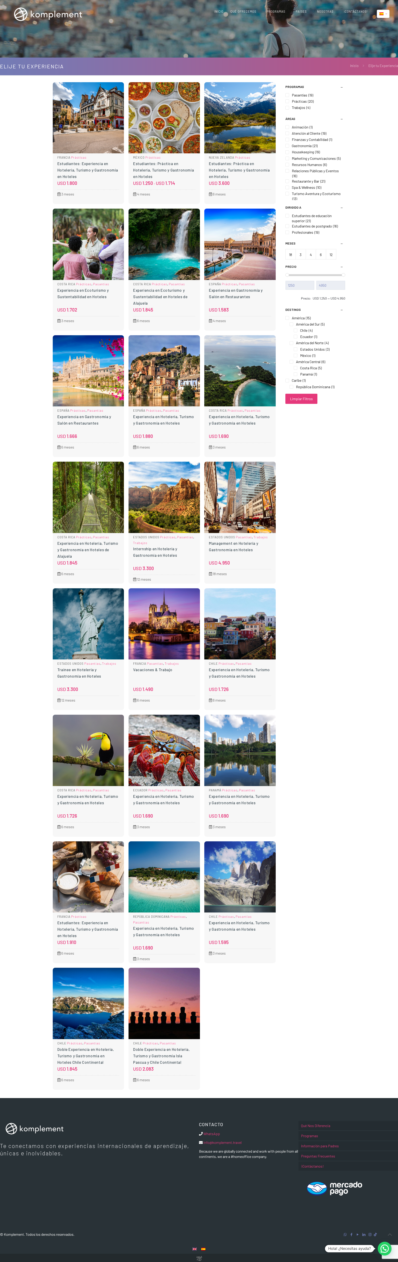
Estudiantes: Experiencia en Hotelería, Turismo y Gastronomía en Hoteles (87, 170)
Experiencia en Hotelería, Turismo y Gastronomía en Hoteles (163, 419)
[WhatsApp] (345, 1234)
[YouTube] (357, 1234)
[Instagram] (370, 1234)
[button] (385, 1249)
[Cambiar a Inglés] (194, 1249)
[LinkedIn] (363, 1234)
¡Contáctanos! (312, 1166)
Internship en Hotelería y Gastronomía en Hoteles (155, 551)
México (139, 157)
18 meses (219, 573)
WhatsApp (211, 1133)
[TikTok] (375, 1234)
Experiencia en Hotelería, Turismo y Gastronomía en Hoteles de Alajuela (87, 549)
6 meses (219, 194)
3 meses (67, 194)
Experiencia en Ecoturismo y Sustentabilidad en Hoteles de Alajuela (160, 296)
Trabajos (140, 543)
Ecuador (140, 790)
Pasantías (101, 284)
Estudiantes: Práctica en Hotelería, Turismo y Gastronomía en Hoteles (163, 170)
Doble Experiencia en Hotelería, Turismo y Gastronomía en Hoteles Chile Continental (85, 1055)
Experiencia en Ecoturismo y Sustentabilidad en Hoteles (83, 293)
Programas (309, 1136)
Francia (63, 157)
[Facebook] (351, 1234)
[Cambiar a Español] (203, 1249)
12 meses (143, 579)
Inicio (354, 65)
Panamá (215, 790)
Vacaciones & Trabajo (153, 669)
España (215, 284)
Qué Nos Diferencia (315, 1125)
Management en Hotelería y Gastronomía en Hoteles (233, 546)
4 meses (143, 194)
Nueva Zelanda (221, 157)
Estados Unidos (146, 537)
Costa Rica (66, 284)
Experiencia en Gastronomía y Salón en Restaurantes (236, 293)
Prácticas (79, 157)
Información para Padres (320, 1146)
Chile (213, 663)
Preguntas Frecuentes (318, 1156)
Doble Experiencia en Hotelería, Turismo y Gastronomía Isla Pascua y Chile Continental (161, 1055)
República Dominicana (151, 916)
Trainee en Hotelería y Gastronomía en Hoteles (79, 672)
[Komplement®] (48, 14)
